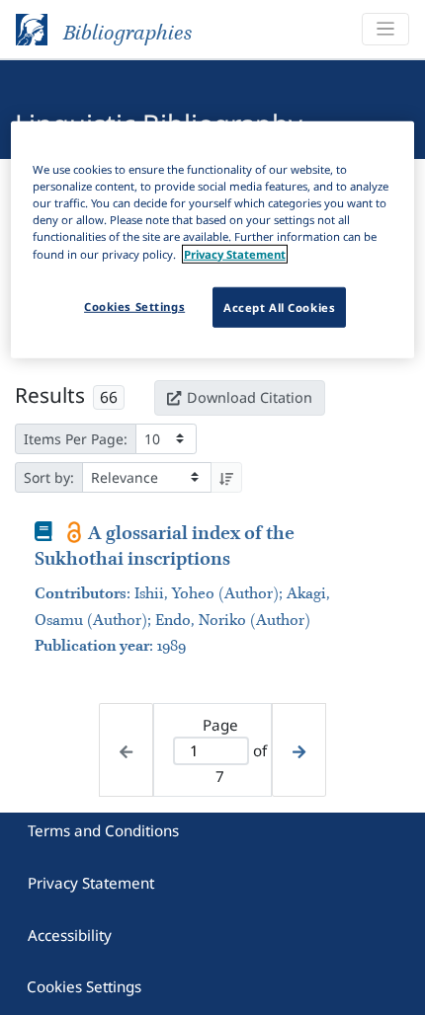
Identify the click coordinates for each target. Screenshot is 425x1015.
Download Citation (249, 397)
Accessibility (70, 935)
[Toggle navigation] (385, 29)
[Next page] (299, 750)
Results (50, 395)
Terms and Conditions (103, 830)
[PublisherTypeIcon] (74, 532)
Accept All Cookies (279, 306)
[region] (213, 239)
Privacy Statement (91, 883)
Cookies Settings (84, 986)
